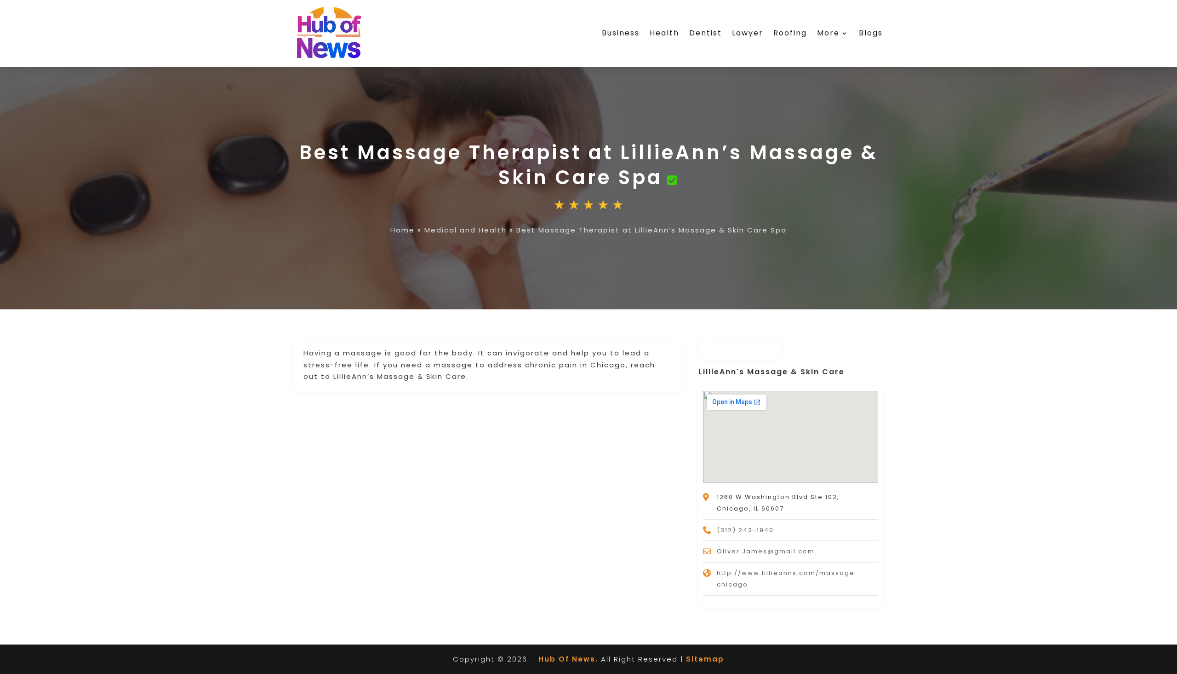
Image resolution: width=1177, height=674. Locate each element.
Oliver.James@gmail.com (766, 551)
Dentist (705, 33)
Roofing (790, 33)
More (828, 33)
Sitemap (705, 659)
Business (621, 33)
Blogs (871, 33)
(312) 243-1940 (745, 530)
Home (402, 230)
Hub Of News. (568, 659)
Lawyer (747, 33)
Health (664, 33)
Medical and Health (465, 230)
